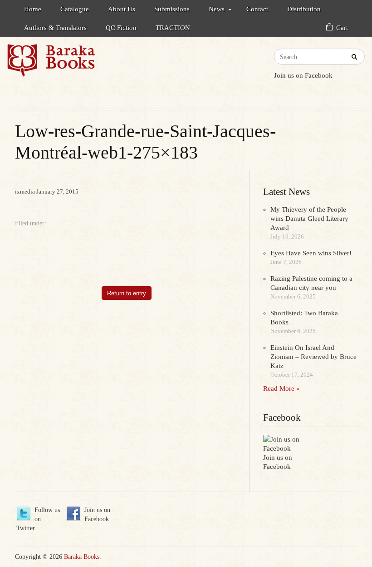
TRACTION (173, 27)
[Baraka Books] (96, 64)
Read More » (281, 388)
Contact (257, 9)
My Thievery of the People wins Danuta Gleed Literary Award (309, 218)
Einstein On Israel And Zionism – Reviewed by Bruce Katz (313, 356)
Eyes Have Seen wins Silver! (311, 253)
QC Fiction (121, 27)
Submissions (172, 9)
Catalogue (74, 9)
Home (32, 9)
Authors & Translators (55, 27)
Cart (342, 27)
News (212, 10)
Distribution (304, 9)
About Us (121, 9)
